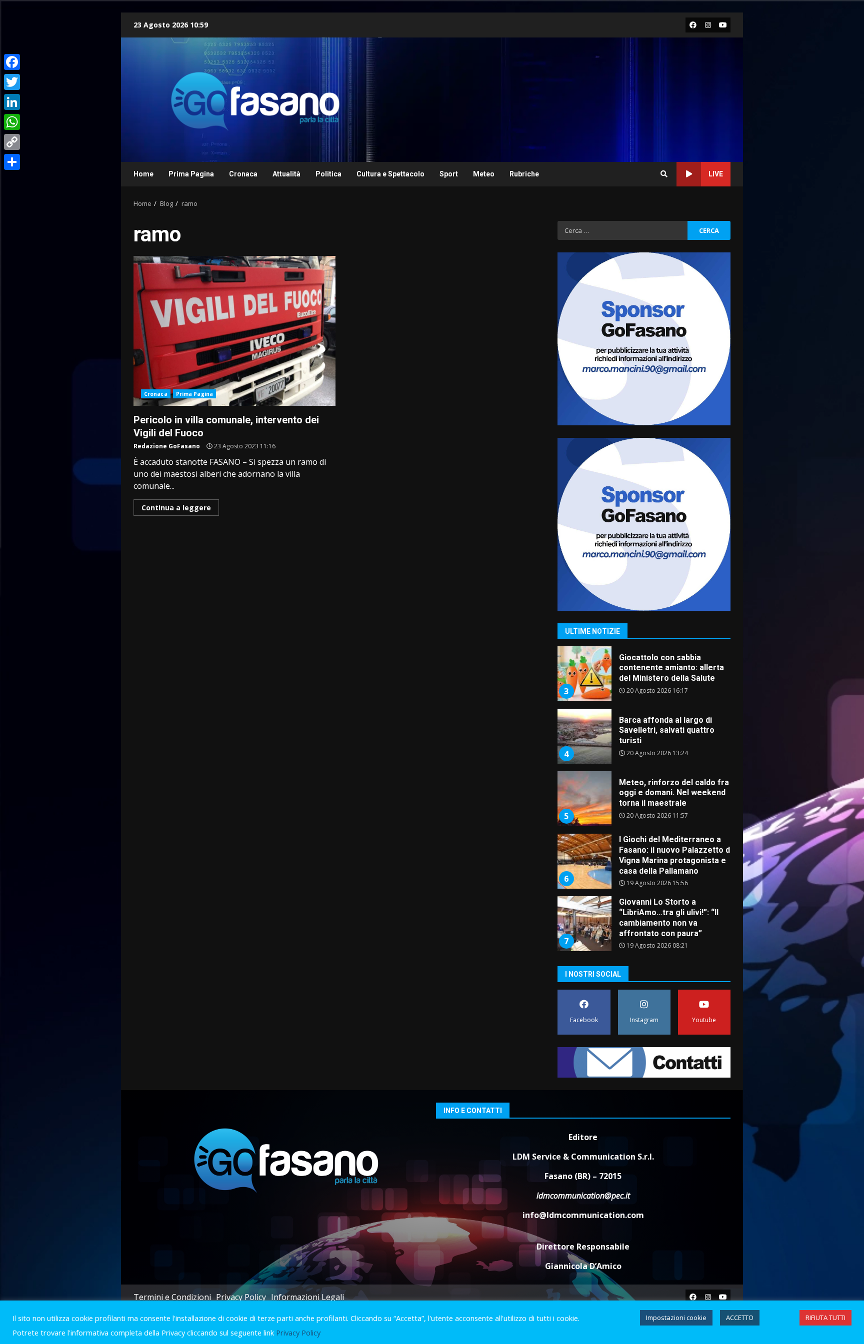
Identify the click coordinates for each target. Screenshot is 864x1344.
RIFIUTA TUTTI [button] (826, 1317)
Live (715, 174)
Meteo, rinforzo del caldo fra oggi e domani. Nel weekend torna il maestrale (584, 798)
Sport (449, 174)
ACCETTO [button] (740, 1317)
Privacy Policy (241, 1297)
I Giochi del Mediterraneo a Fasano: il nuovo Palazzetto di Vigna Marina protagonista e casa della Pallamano (584, 861)
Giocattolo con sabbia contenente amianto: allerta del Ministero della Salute (584, 673)
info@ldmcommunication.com (583, 1215)
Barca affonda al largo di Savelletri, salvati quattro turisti (584, 736)
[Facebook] (12, 62)
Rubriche (524, 174)
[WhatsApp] (12, 122)
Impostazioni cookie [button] (676, 1317)
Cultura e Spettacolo (390, 174)
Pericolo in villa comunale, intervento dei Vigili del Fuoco (235, 331)
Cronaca (243, 174)
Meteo (483, 174)
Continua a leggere (176, 507)
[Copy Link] (12, 142)
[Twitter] (12, 82)
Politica (329, 174)
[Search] (664, 173)
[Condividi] (12, 162)
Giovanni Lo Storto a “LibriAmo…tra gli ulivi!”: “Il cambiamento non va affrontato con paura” (584, 923)
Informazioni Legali (307, 1297)
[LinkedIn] (12, 102)
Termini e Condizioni (172, 1297)
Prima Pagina (191, 174)
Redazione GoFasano (167, 446)
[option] (644, 677)
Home (144, 174)
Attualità (286, 174)
